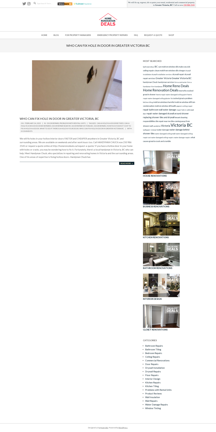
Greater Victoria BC (182, 78)
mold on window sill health (165, 106)
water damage (163, 130)
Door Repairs (53, 123)
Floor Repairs (152, 375)
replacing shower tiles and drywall (158, 117)
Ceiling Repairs (152, 356)
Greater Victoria (163, 78)
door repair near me (61, 126)
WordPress (123, 428)
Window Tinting (153, 408)
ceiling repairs (148, 70)
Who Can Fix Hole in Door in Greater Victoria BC (101, 128)
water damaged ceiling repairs (162, 137)
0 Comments (26, 131)
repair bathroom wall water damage (159, 109)
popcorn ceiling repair (184, 106)
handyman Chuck (150, 82)
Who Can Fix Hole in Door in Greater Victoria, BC (59, 118)
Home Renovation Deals (160, 90)
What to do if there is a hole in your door (59, 128)
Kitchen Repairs (153, 382)
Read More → (126, 163)
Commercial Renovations (157, 360)
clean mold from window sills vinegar (170, 70)
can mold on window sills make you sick (174, 67)
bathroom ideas (148, 67)
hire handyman (157, 86)
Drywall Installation (155, 367)
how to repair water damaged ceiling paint (171, 95)
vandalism (157, 126)
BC (156, 66)
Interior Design (152, 378)
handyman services (166, 82)
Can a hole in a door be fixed (110, 123)
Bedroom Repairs (153, 353)
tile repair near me (163, 121)
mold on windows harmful (163, 102)
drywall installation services (162, 74)
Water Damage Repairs (156, 404)
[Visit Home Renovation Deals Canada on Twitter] (24, 4)
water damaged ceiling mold (165, 134)
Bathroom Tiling (153, 349)
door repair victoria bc (82, 126)
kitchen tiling (148, 102)
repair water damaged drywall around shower (167, 113)
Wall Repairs (151, 401)
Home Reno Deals (176, 86)
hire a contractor (181, 82)
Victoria (165, 125)
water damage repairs (182, 137)
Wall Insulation (152, 397)
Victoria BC (181, 125)
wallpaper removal (149, 130)
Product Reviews (153, 393)
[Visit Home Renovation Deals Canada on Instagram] (28, 4)
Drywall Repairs (153, 371)
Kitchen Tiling (152, 386)
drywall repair (178, 74)
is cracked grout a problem (181, 98)
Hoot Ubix (104, 428)
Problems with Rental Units (73, 123)
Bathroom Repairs (154, 345)
